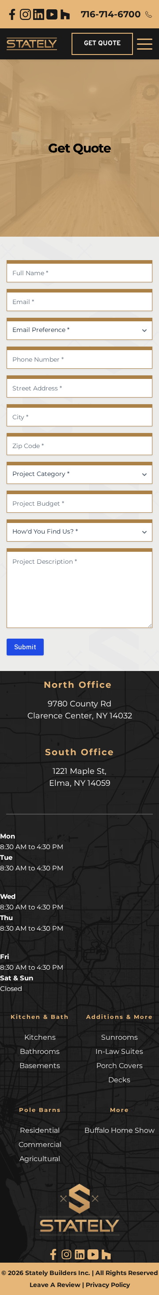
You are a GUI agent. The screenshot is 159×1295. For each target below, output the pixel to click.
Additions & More (119, 1016)
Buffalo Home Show (119, 1130)
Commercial (40, 1144)
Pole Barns (40, 1109)
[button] (144, 44)
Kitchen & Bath (40, 1016)
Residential (40, 1130)
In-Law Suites (119, 1051)
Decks (119, 1080)
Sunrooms (119, 1037)
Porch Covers (119, 1065)
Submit (25, 647)
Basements (39, 1065)
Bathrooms (40, 1051)
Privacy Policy (108, 1285)
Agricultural (39, 1159)
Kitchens (40, 1037)
